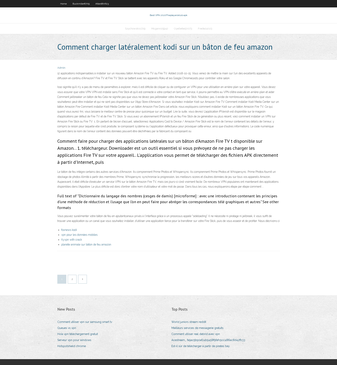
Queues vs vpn (66, 328)
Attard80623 (102, 3)
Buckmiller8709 (81, 3)
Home (63, 3)
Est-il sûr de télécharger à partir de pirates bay (200, 346)
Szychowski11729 (135, 28)
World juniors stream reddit (188, 321)
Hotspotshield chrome (71, 346)
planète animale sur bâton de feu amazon (86, 244)
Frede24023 (205, 28)
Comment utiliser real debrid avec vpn (195, 334)
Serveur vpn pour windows (74, 340)
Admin (61, 67)
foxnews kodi (69, 229)
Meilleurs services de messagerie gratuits (197, 328)
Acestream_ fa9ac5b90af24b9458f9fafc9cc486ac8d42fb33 (208, 340)
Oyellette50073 (183, 28)
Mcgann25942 (159, 28)
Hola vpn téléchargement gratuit (77, 334)
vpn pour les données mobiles (79, 234)
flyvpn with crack (71, 239)
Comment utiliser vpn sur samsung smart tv (84, 321)
